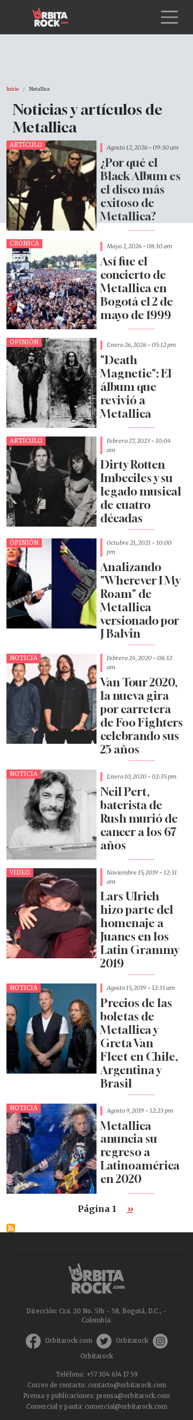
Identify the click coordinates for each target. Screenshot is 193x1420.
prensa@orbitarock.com (133, 1396)
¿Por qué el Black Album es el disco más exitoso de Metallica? (140, 189)
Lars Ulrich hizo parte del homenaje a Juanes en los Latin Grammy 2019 (139, 930)
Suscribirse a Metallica (10, 1228)
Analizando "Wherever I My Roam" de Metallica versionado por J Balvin (140, 600)
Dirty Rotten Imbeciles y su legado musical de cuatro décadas (140, 491)
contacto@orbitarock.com (127, 1385)
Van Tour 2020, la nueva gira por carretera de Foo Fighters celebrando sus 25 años (141, 716)
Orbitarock (132, 1340)
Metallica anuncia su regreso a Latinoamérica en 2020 (140, 1152)
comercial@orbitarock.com (126, 1406)
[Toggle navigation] (169, 17)
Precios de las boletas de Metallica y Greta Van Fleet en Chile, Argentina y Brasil (139, 1043)
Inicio (12, 89)
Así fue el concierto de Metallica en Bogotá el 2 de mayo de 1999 (136, 288)
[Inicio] (54, 17)
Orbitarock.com (68, 1340)
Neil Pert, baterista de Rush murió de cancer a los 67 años (139, 818)
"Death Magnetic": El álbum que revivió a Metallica (136, 386)
